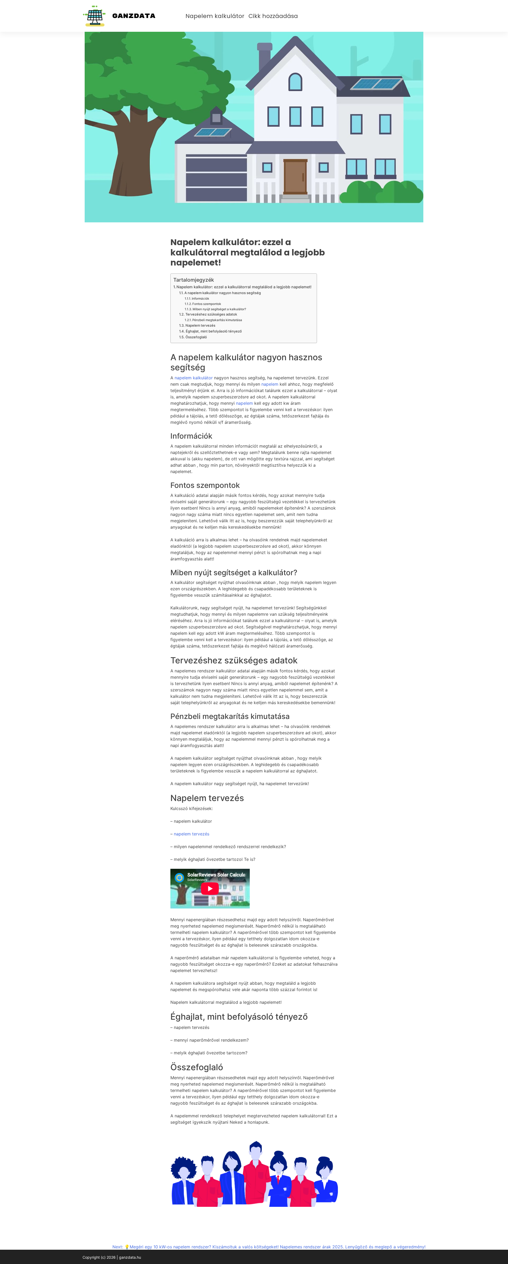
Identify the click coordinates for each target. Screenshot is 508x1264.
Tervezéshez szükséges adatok (211, 314)
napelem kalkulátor (194, 377)
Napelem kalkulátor (214, 16)
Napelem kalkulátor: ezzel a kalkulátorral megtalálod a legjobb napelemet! (243, 287)
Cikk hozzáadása (273, 16)
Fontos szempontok (206, 304)
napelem (269, 384)
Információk (200, 298)
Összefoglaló (196, 337)
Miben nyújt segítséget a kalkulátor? (219, 309)
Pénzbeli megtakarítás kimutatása (217, 320)
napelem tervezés (191, 833)
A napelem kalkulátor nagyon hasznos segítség (222, 293)
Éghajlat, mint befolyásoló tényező (214, 331)
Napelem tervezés (200, 325)
